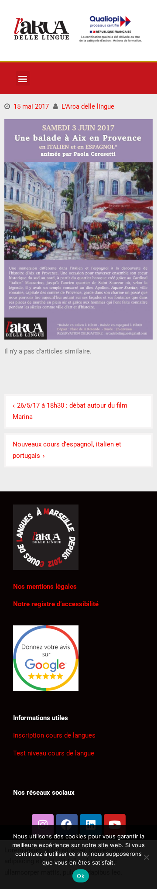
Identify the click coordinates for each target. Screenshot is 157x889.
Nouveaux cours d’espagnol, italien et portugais (67, 450)
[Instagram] (43, 825)
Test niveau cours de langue (53, 753)
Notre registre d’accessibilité (56, 604)
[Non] (146, 857)
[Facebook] (67, 825)
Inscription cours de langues (54, 735)
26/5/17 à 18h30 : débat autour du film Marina (70, 411)
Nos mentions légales (45, 586)
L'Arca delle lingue (87, 106)
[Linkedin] (91, 825)
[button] (23, 78)
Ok (81, 875)
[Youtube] (115, 825)
